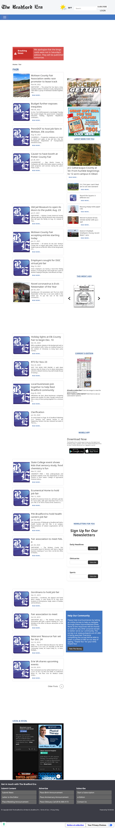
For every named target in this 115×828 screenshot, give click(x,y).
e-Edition (81, 797)
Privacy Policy (55, 810)
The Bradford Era (17, 810)
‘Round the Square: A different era (88, 196)
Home (15, 64)
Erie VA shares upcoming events (44, 663)
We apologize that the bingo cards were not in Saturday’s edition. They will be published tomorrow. (48, 53)
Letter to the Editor (10, 797)
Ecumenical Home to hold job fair (45, 492)
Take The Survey (75, 649)
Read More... (36, 95)
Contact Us (82, 802)
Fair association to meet (44, 614)
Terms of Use (45, 810)
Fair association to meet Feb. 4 (47, 540)
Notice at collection (75, 825)
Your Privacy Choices (97, 825)
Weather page (66, 8)
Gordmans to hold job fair (45, 592)
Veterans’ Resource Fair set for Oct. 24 (46, 638)
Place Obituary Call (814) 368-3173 (54, 802)
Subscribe (102, 6)
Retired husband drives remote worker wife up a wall (89, 220)
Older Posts (53, 686)
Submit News (7, 792)
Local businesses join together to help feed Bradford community (43, 387)
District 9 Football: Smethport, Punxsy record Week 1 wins (89, 233)
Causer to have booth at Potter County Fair (44, 155)
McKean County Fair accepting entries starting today (45, 235)
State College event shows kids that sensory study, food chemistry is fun (47, 465)
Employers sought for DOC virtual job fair (45, 262)
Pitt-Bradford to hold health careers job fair (46, 515)
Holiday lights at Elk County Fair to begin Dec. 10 (46, 338)
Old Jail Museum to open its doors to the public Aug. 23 (46, 208)
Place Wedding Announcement (15, 802)
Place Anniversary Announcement (54, 797)
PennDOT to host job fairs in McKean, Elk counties (46, 130)
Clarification (37, 412)
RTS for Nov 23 (39, 361)
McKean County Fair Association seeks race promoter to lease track (44, 78)
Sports (72, 572)
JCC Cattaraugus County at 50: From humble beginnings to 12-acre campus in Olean (83, 170)
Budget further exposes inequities (44, 105)
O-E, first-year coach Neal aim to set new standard (89, 185)
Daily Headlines (77, 544)
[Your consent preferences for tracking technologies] (4, 824)
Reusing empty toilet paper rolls (90, 208)
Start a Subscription (85, 792)
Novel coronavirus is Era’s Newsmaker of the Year (45, 285)
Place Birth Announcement (51, 792)
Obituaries (74, 558)
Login (103, 11)
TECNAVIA (110, 810)
